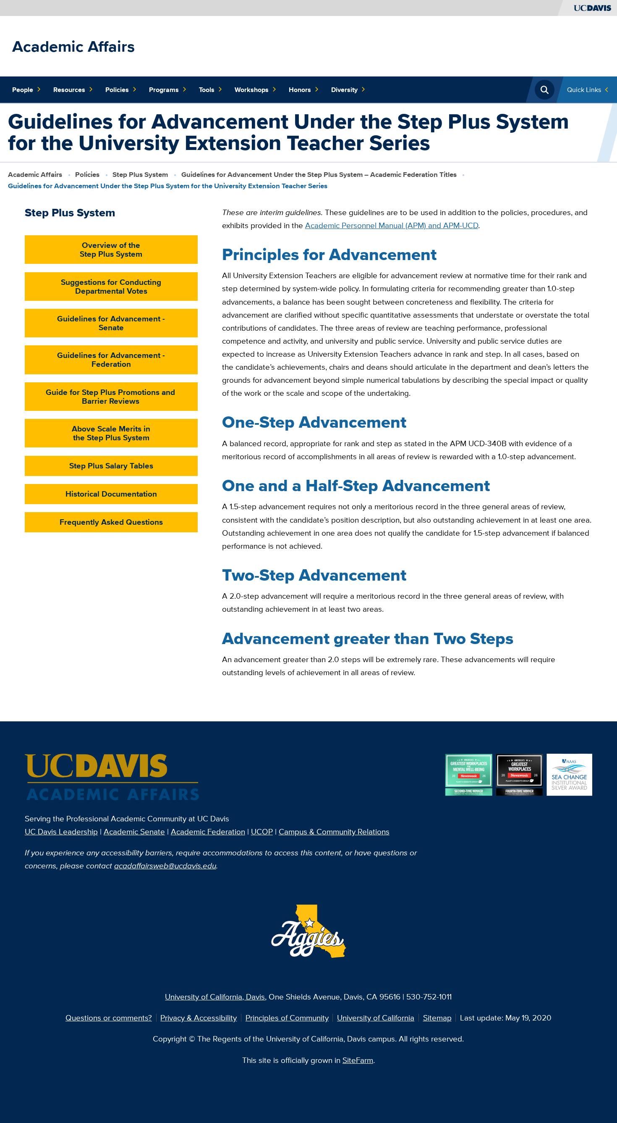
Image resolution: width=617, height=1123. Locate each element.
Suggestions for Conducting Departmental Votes (111, 286)
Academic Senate (134, 831)
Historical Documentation (111, 494)
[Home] (113, 778)
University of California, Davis (215, 996)
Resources (69, 89)
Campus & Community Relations (334, 831)
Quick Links (584, 89)
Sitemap (437, 1017)
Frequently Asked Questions (111, 522)
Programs (164, 89)
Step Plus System (140, 174)
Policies (117, 89)
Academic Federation (208, 831)
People (22, 89)
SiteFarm (357, 1060)
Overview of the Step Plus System (111, 249)
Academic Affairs (73, 46)
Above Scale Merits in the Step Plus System (111, 433)
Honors (300, 89)
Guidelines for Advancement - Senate (111, 323)
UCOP (262, 831)
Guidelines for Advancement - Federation (111, 359)
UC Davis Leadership (61, 831)
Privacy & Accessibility (198, 1017)
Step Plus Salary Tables (111, 465)
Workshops (252, 89)
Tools (206, 89)
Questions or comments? (108, 1017)
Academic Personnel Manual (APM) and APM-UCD (391, 225)
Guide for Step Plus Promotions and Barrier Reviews (110, 396)
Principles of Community (287, 1017)
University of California (375, 1017)
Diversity (344, 89)
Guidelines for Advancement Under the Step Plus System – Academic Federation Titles (319, 174)
